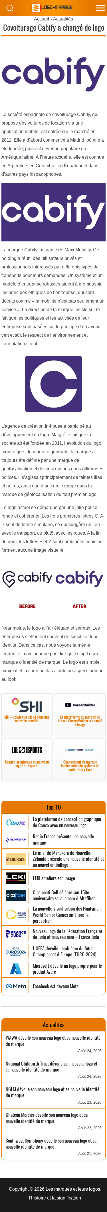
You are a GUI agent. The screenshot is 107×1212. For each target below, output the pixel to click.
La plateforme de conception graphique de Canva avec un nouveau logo (67, 822)
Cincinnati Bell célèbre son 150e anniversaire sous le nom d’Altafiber (64, 896)
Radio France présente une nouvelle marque (63, 839)
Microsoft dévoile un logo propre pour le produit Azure (67, 969)
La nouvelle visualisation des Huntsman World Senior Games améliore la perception (66, 915)
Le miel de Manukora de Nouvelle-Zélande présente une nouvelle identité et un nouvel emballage (68, 859)
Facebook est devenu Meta (55, 986)
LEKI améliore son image (54, 878)
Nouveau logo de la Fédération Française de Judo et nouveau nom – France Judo (67, 934)
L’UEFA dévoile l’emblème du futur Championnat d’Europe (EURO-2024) (64, 952)
